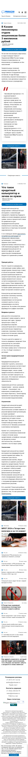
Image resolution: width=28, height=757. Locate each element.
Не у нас (5, 552)
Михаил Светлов (7, 199)
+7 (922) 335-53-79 (13, 691)
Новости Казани (7, 23)
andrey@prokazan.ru (13, 682)
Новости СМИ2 (6, 148)
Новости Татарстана (8, 602)
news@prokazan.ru (13, 693)
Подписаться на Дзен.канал (14, 49)
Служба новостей (7, 44)
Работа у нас (13, 696)
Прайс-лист (13, 685)
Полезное (6, 183)
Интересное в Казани (9, 656)
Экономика (6, 525)
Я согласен (13, 755)
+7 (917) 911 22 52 (13, 680)
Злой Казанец (6, 493)
